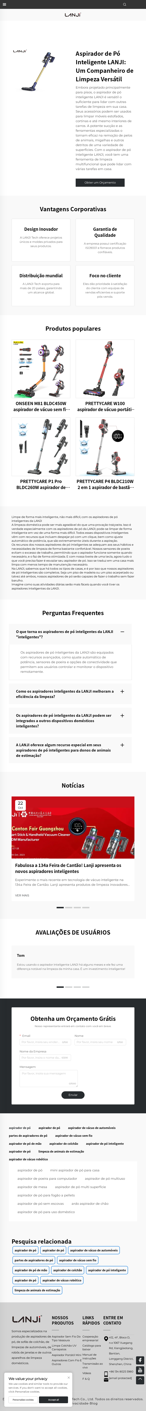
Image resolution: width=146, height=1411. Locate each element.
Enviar (73, 1095)
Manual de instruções (89, 1356)
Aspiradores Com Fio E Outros (67, 1362)
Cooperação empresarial (90, 1338)
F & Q (86, 1378)
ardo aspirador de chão (90, 1204)
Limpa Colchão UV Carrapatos (64, 1347)
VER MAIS (22, 895)
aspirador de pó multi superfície (80, 1187)
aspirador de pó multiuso (105, 1179)
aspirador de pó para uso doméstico (46, 1212)
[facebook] (140, 1360)
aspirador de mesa (32, 1187)
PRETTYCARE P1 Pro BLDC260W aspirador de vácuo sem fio (41, 484)
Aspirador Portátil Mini (66, 1355)
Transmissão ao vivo (92, 1365)
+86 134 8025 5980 (121, 1371)
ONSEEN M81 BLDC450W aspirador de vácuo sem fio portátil (41, 406)
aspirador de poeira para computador (47, 1179)
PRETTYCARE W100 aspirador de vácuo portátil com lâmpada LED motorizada (105, 406)
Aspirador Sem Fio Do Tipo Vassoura (66, 1338)
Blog (94, 1403)
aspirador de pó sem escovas (40, 1204)
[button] (60, 907)
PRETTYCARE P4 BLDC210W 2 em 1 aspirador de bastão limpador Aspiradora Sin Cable (105, 484)
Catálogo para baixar (91, 1347)
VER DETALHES (41, 368)
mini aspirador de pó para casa (75, 1170)
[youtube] (140, 1370)
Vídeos (86, 1373)
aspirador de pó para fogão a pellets (46, 1195)
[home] (73, 14)
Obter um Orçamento (100, 182)
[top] (140, 1380)
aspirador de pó (29, 1170)
